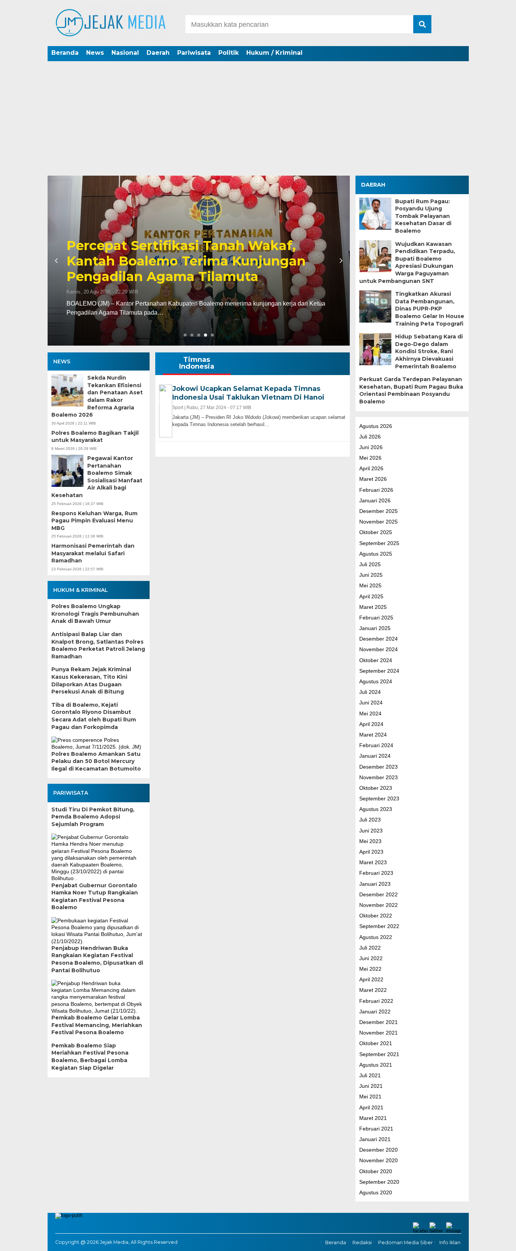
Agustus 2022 (375, 937)
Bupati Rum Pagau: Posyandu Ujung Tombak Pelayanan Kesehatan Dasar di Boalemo (423, 216)
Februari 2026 (376, 489)
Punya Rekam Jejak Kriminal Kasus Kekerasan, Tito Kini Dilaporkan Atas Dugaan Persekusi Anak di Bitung (91, 680)
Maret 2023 (373, 862)
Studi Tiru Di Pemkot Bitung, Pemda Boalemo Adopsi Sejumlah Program (92, 817)
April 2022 (371, 979)
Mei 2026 (370, 458)
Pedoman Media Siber (405, 1242)
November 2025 (378, 522)
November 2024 (378, 649)
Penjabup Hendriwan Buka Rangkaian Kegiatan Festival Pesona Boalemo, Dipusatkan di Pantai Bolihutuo (97, 959)
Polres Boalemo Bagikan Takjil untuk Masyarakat (95, 436)
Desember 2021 (378, 1022)
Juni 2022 (371, 958)
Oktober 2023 (375, 788)
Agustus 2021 (375, 1064)
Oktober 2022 (375, 916)
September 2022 (379, 926)
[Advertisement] (258, 119)
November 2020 (378, 1160)
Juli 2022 (370, 947)
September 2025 (379, 543)
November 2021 (378, 1033)
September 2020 (379, 1181)
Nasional (125, 52)
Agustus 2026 (375, 426)
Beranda (65, 52)
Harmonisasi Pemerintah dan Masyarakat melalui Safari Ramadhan (92, 553)
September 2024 (379, 670)
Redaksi (362, 1242)
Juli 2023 (370, 820)
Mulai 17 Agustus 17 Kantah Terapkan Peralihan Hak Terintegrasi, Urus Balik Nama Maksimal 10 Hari (193, 261)
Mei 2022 (370, 969)
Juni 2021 (371, 1086)
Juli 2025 (370, 564)
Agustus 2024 (375, 681)
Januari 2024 (375, 756)
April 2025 (371, 596)
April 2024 (371, 724)
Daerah (158, 52)
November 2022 (378, 905)
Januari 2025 (375, 628)
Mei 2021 (370, 1096)
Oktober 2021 (375, 1043)
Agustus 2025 (375, 553)
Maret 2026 (373, 479)
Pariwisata (194, 52)
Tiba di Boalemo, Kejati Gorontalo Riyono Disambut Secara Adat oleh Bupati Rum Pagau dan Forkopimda (93, 716)
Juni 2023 (371, 830)
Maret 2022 (373, 990)
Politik (228, 52)
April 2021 (371, 1107)
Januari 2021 (375, 1139)
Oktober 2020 (375, 1171)
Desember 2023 (378, 766)
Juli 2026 (370, 436)
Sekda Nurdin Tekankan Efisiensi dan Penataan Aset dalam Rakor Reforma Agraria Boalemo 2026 (97, 396)
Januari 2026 (375, 500)
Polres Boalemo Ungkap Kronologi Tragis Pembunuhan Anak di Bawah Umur (95, 613)
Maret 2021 (373, 1118)
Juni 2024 (371, 703)
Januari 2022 (375, 1011)
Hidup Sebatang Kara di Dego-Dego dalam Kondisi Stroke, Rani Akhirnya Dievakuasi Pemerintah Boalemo (429, 351)
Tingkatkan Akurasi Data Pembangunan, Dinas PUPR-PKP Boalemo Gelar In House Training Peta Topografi (429, 308)
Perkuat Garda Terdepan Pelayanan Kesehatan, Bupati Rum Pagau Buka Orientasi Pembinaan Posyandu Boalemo (411, 390)
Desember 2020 (378, 1150)
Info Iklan (449, 1242)
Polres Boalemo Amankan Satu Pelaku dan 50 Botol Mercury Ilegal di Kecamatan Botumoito (96, 761)
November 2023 (378, 777)
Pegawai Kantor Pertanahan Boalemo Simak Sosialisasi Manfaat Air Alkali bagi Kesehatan (96, 477)
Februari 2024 (376, 745)
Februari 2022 (376, 1001)
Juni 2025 (371, 575)
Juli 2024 (370, 692)
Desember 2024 (378, 639)
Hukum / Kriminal (274, 52)
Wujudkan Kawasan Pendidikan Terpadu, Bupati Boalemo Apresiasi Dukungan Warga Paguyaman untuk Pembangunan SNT (407, 262)
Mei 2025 (370, 585)
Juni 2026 (371, 447)
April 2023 (371, 852)
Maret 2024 (373, 734)
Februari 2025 (376, 617)
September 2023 (379, 798)
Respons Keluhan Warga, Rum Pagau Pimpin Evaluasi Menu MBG (94, 520)
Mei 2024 (370, 713)
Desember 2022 (378, 894)
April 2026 (371, 468)
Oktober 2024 (375, 660)
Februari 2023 (376, 873)
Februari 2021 (376, 1128)
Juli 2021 (370, 1075)
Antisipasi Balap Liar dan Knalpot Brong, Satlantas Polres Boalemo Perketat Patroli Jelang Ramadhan (98, 645)
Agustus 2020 (375, 1192)
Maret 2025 (373, 607)
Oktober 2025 (375, 532)
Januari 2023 (375, 883)
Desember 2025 (378, 511)
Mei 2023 (370, 841)
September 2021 (379, 1054)
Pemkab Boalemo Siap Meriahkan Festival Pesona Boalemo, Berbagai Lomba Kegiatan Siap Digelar (89, 1056)
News (95, 52)
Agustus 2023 (375, 809)
